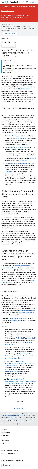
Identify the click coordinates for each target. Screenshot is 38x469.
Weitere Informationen (7, 11)
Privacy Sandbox (5, 38)
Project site (4, 443)
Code (22, 338)
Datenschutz (19, 460)
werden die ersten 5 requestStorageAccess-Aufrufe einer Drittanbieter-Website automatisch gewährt (20, 381)
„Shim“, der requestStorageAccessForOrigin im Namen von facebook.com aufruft (19, 363)
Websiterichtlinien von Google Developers (17, 419)
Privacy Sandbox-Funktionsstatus (10, 15)
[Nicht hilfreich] (15, 42)
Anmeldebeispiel (21, 138)
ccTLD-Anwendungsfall (15, 136)
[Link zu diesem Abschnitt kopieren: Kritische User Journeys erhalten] (3, 111)
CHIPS (30, 87)
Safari (29, 338)
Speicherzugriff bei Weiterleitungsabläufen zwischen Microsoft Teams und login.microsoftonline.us (20, 356)
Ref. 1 (27, 144)
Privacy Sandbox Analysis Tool (9, 450)
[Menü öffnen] (3, 2)
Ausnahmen (32, 158)
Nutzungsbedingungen (7, 460)
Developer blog (5, 432)
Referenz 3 (8, 172)
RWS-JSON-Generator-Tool (26, 313)
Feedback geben (8, 46)
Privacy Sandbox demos (8, 453)
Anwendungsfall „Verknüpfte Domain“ (19, 163)
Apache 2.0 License (11, 417)
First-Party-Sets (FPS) (23, 89)
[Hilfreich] (12, 42)
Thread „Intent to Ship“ (15, 318)
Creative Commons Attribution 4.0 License (14, 415)
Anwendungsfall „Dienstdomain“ (17, 147)
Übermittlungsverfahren (27, 310)
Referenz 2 (23, 160)
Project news (5, 435)
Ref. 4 (17, 226)
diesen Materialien (15, 320)
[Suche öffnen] (24, 2)
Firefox (18, 338)
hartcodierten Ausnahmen (13, 372)
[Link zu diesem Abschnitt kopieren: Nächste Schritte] (19, 292)
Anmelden (33, 2)
